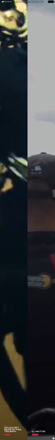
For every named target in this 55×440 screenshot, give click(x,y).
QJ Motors (25, 1)
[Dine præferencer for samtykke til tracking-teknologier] (53, 438)
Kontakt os (50, 1)
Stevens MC (39, 1)
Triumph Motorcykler (20, 1)
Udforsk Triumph (7, 434)
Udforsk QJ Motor (35, 434)
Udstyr (35, 1)
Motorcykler (30, 1)
